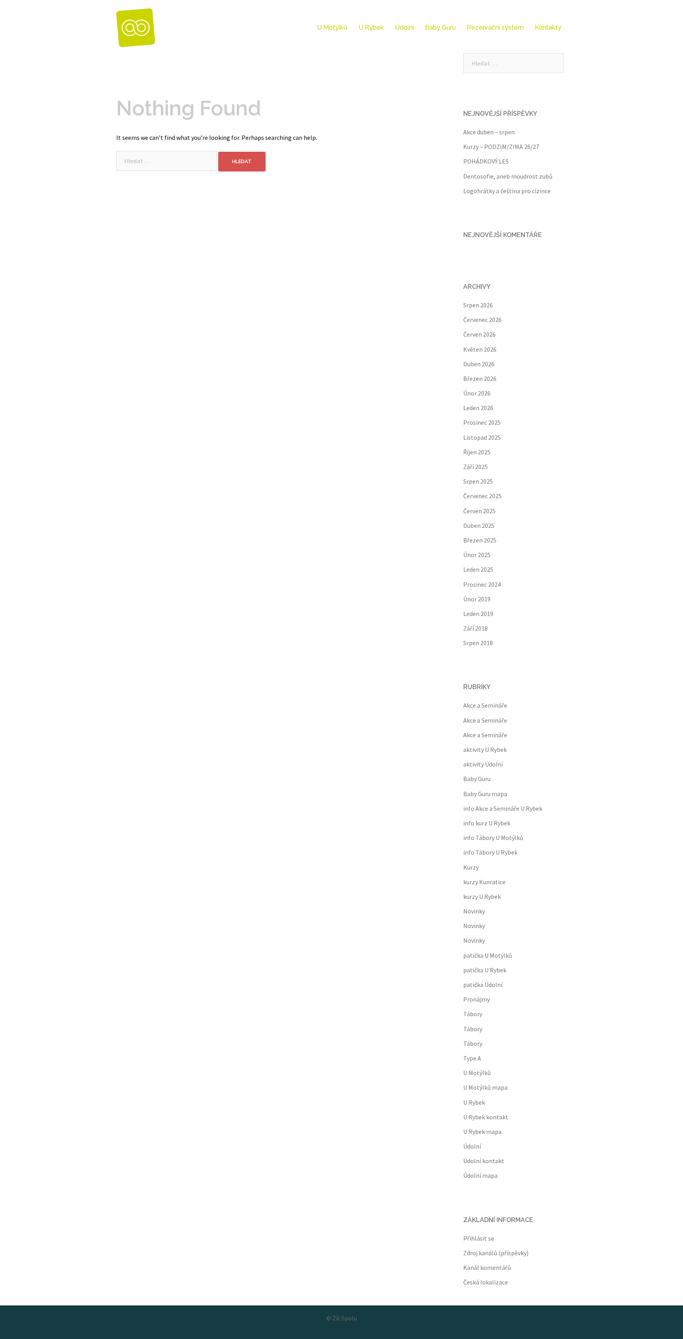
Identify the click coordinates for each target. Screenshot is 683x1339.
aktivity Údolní (483, 764)
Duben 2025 (478, 525)
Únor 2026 (477, 393)
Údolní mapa (480, 1175)
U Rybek (371, 27)
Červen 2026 (479, 334)
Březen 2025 (479, 540)
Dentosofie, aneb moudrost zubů (508, 176)
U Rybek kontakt (485, 1117)
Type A (472, 1058)
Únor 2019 (477, 599)
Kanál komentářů (487, 1267)
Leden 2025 (478, 569)
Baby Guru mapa (485, 794)
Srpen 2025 (478, 481)
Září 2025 (475, 467)
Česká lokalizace (485, 1282)
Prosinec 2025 (482, 422)
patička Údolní (482, 985)
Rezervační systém (495, 27)
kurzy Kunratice (484, 882)
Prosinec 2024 (482, 584)
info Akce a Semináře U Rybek (502, 808)
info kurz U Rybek (486, 823)
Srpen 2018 (478, 643)
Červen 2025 (479, 511)
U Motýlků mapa (485, 1087)
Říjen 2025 (477, 452)
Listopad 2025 (482, 437)
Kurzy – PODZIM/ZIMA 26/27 (501, 147)
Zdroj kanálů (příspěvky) (495, 1253)
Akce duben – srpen (489, 132)
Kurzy (471, 867)
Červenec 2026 (482, 320)
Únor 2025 (477, 555)
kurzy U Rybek (482, 896)
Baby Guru (440, 27)
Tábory (472, 1014)
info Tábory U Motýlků (493, 838)
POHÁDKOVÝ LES (486, 161)
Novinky (474, 911)
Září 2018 (475, 628)
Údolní (404, 27)
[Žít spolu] (136, 27)
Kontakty (548, 27)
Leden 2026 (478, 408)
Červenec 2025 (482, 496)
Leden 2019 (478, 614)
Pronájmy (476, 999)
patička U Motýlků (487, 955)
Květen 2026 (479, 349)
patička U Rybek (484, 970)
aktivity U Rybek (485, 749)
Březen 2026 (479, 378)
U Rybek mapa (482, 1132)
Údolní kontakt (483, 1161)
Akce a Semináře (485, 705)
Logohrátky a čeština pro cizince (507, 191)
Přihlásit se (478, 1238)
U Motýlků (332, 27)
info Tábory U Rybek (490, 852)
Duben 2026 (478, 364)
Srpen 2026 (478, 305)
